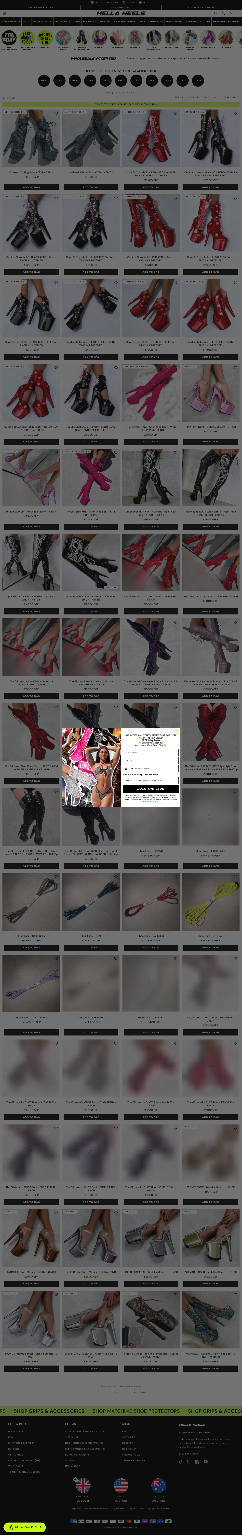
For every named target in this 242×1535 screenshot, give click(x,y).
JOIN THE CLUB (150, 788)
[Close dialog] (176, 731)
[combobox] (128, 768)
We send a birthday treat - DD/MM (140, 774)
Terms (156, 801)
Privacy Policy (147, 801)
